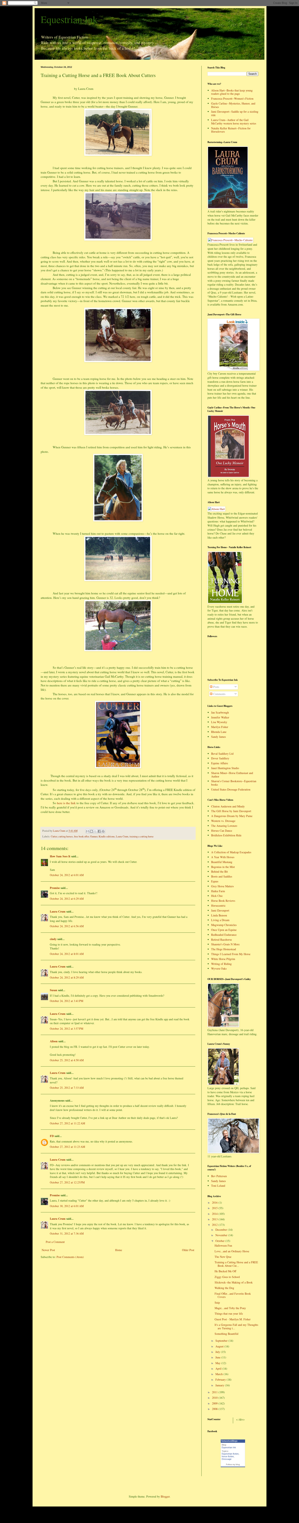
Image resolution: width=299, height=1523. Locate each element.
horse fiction (228, 1456)
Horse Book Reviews (223, 901)
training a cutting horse (142, 836)
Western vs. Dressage (223, 821)
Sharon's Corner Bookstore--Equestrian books (233, 782)
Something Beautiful (226, 1334)
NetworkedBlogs (229, 1441)
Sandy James (218, 737)
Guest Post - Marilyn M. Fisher (233, 1319)
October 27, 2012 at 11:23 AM (67, 1147)
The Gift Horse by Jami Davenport (231, 811)
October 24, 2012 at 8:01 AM (67, 954)
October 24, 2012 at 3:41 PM (66, 1001)
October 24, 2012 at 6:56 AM (67, 926)
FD (52, 1136)
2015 (215, 1208)
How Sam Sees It (60, 856)
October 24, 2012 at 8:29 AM (67, 977)
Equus (214, 881)
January (220, 1385)
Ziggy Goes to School (227, 1277)
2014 (215, 1214)
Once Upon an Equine (224, 930)
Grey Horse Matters (222, 886)
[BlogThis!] (91, 831)
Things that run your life (229, 1313)
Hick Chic (217, 896)
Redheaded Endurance (224, 935)
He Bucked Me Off (225, 1271)
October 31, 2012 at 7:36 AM (67, 1233)
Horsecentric (218, 905)
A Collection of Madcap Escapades (231, 852)
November (221, 1235)
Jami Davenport (220, 910)
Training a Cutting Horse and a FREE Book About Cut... (236, 1264)
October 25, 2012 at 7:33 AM (67, 1088)
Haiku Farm (218, 891)
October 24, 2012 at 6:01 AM (67, 875)
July (218, 1352)
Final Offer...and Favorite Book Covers (233, 1295)
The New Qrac (223, 1257)
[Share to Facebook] (99, 831)
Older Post (188, 1250)
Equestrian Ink (69, 19)
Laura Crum (122, 836)
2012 (215, 1225)
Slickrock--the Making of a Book (234, 1282)
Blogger (165, 1496)
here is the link (66, 803)
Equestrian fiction (230, 1454)
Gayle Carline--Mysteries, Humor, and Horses (233, 105)
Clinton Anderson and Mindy (228, 806)
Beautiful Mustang (221, 862)
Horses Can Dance (221, 830)
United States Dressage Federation (230, 789)
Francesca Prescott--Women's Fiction (232, 98)
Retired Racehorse (221, 939)
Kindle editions (107, 836)
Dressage (226, 1459)
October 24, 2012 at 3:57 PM (66, 1028)
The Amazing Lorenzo (224, 826)
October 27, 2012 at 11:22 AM (67, 1123)
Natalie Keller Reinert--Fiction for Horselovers (231, 130)
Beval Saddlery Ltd (222, 753)
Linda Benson (219, 915)
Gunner (93, 836)
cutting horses (65, 836)
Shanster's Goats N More (225, 944)
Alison (54, 1041)
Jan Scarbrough (220, 712)
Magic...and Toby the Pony (230, 1308)
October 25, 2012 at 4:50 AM (67, 1060)
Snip (217, 1302)
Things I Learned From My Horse (230, 954)
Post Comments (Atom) (70, 1257)
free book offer (81, 836)
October (220, 1241)
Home (118, 1250)
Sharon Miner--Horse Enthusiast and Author (232, 774)
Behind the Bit (219, 871)
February (221, 1379)
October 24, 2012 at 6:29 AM (67, 899)
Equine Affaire (219, 763)
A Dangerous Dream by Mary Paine (231, 816)
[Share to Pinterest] (103, 831)
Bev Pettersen (219, 1176)
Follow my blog (233, 1464)
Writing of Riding (221, 964)
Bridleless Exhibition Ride (226, 835)
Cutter (54, 836)
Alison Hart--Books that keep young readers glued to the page (232, 92)
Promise (55, 888)
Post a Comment (55, 1242)
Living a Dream (220, 920)
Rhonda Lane (218, 732)
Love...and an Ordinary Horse (232, 1251)
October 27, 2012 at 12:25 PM (67, 1182)
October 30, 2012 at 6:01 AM (67, 1206)
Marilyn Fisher (219, 727)
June (218, 1357)
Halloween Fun (223, 1245)
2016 (215, 1202)
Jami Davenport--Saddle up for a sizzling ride (234, 113)
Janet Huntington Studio (225, 768)
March (219, 1374)
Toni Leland (218, 1186)
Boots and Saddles (221, 876)
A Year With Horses (222, 857)
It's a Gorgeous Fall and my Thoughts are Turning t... (236, 1326)
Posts (215, 687)
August (219, 1346)
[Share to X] (95, 831)
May (218, 1363)
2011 (215, 1392)
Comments (218, 694)
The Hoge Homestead (223, 949)
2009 (215, 1403)
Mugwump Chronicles (224, 925)
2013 (215, 1219)
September (221, 1341)
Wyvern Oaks (219, 968)
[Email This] (88, 831)
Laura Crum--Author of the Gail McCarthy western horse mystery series (233, 121)
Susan (53, 990)
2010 (215, 1398)
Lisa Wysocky (219, 722)
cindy (53, 939)
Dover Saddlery (220, 758)
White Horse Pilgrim (223, 959)
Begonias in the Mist (223, 867)
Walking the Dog (224, 1288)
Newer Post (48, 1250)
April (218, 1368)
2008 (215, 1409)
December (221, 1230)
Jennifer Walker (220, 717)
